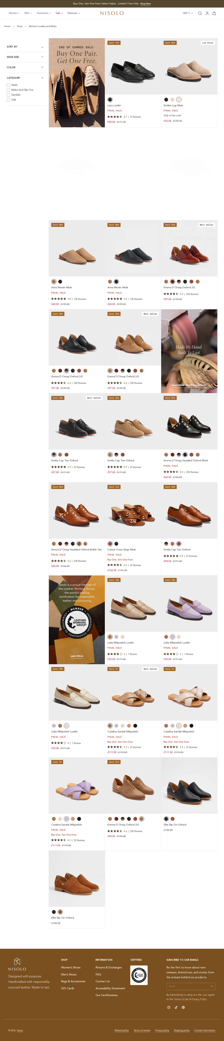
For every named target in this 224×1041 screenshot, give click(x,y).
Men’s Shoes (68, 974)
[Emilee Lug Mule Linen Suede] (189, 66)
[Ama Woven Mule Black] (133, 248)
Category (13, 78)
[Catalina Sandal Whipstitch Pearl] (189, 692)
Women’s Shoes (70, 967)
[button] (200, 13)
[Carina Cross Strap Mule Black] (189, 158)
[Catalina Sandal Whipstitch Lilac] (77, 785)
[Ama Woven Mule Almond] (77, 248)
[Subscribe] (211, 986)
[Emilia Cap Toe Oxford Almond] (133, 421)
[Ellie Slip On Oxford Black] (189, 785)
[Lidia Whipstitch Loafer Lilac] (189, 603)
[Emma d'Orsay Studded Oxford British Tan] (77, 510)
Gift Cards (67, 988)
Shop (19, 26)
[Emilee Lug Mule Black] (77, 158)
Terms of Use (181, 999)
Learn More (77, 656)
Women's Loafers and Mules (42, 26)
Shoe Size (13, 57)
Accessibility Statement (110, 988)
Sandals (15, 95)
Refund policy (122, 1030)
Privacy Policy (199, 999)
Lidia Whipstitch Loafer (120, 643)
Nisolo (20, 1031)
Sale (13, 100)
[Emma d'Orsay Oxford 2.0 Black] (77, 337)
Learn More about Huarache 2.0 (189, 385)
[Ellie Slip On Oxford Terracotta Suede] (77, 879)
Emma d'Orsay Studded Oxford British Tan (76, 549)
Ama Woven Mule (61, 287)
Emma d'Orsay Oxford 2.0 (179, 287)
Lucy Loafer (114, 105)
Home (7, 26)
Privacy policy (162, 1030)
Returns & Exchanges (109, 967)
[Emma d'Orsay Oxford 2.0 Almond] (133, 337)
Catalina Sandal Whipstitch (122, 731)
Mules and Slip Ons (22, 90)
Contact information (204, 1030)
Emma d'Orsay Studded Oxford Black (186, 460)
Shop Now (145, 4)
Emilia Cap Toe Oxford (64, 460)
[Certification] (139, 975)
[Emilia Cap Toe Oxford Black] (77, 421)
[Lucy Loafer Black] (133, 66)
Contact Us (103, 981)
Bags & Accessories (73, 981)
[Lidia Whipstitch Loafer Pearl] (77, 692)
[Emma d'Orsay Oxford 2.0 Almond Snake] (133, 785)
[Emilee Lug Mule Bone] (133, 158)
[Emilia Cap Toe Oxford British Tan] (189, 510)
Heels (14, 85)
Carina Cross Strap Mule (178, 198)
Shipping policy (182, 1030)
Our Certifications (107, 995)
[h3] (189, 351)
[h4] (77, 82)
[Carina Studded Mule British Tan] (133, 510)
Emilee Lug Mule (173, 105)
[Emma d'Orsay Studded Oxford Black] (189, 421)
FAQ (98, 974)
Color (11, 67)
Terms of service (142, 1030)
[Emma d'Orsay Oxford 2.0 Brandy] (189, 248)
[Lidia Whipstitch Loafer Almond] (133, 603)
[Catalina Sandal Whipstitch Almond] (133, 692)
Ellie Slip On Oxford (175, 825)
